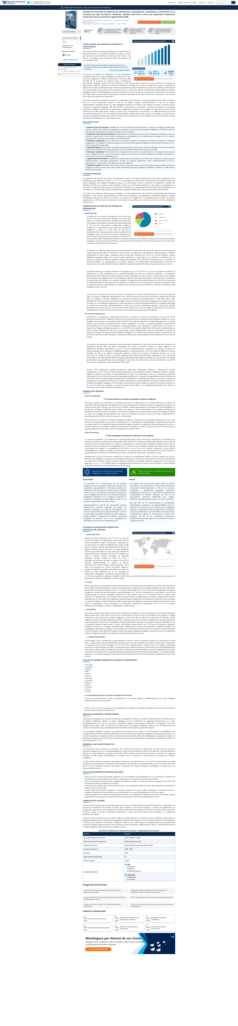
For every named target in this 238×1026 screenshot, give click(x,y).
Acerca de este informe (69, 38)
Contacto (210, 2)
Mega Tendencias (184, 2)
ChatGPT (68, 55)
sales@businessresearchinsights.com (70, 73)
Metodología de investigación (67, 46)
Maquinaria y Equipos (73, 7)
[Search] (233, 2)
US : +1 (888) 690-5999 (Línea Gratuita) (68, 68)
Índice (64, 42)
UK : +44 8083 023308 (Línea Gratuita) (70, 71)
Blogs (194, 2)
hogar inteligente (91, 102)
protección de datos (98, 463)
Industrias (171, 2)
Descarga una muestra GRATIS (145, 78)
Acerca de (202, 2)
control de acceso (117, 181)
